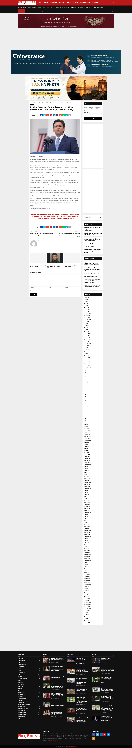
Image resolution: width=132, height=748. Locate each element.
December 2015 (87, 554)
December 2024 (87, 337)
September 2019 (87, 464)
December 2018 (87, 482)
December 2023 (87, 361)
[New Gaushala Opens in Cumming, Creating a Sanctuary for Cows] (71, 691)
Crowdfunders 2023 (85, 2)
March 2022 (86, 404)
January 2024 (87, 359)
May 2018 (86, 496)
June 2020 (86, 446)
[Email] (112, 11)
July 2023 (86, 372)
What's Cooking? (21, 716)
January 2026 (87, 311)
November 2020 (87, 436)
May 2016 (86, 544)
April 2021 (86, 426)
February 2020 (87, 454)
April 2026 (86, 305)
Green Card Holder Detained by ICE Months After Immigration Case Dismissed (92, 275)
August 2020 (86, 442)
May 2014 (86, 592)
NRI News (24, 7)
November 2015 (87, 556)
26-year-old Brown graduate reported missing (71, 266)
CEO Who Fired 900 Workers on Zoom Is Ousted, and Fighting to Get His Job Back (107, 660)
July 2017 (86, 516)
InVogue (57, 7)
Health (47, 7)
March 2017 (86, 524)
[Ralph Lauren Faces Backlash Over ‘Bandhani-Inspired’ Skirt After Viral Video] (46, 695)
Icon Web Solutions (73, 746)
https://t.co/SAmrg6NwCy (67, 216)
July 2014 (86, 588)
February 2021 (87, 430)
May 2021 (86, 424)
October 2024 (87, 341)
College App (80, 7)
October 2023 (87, 365)
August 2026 (86, 297)
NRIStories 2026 (100, 7)
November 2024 (87, 339)
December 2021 (87, 410)
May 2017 (86, 520)
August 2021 (86, 418)
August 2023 (86, 370)
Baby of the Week (21, 660)
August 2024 (86, 345)
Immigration (52, 7)
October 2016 (87, 534)
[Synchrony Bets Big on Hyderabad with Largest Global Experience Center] (96, 689)
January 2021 (87, 432)
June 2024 (86, 349)
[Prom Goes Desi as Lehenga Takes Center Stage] (46, 678)
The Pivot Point (67, 7)
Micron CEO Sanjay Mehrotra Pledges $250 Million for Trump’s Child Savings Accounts (107, 718)
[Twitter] (107, 11)
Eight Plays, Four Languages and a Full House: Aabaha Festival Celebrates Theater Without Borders (92, 239)
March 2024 (86, 355)
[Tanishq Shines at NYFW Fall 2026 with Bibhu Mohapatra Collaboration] (46, 704)
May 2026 (86, 303)
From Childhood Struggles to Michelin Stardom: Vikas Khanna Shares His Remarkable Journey (82, 719)
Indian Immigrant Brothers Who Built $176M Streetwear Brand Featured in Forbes (69, 235)
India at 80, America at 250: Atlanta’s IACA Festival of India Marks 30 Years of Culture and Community (82, 681)
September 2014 (87, 584)
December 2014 (87, 578)
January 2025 (87, 335)
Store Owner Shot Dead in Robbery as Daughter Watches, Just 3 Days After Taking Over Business (92, 245)
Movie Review (21, 692)
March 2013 (86, 620)
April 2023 (86, 378)
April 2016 (86, 546)
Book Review (21, 666)
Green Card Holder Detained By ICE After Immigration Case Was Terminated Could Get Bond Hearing (81, 700)
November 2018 (87, 484)
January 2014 (87, 600)
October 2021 (87, 414)
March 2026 (86, 307)
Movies (61, 7)
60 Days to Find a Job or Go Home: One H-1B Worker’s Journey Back (92, 269)
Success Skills (21, 702)
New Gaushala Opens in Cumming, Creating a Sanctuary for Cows (81, 690)
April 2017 (86, 522)
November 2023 (87, 363)
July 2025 (86, 323)
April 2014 (86, 594)
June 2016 (86, 542)
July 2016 (86, 540)
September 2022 (87, 392)
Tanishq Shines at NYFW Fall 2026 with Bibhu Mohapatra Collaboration (57, 704)
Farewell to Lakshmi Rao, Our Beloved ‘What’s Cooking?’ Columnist (92, 281)
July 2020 (86, 444)
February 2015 (87, 574)
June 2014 (86, 590)
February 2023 (87, 382)
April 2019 (86, 474)
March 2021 (86, 428)
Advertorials (21, 658)
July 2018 (86, 492)
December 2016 (87, 530)
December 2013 (87, 602)
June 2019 (86, 470)
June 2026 (86, 301)
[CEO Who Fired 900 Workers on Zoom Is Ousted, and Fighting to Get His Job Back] (96, 660)
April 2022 (86, 402)
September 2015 (87, 560)
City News (20, 7)
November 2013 (87, 604)
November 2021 (87, 412)
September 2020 (87, 440)
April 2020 (86, 450)
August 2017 (86, 514)
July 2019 (86, 468)
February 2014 (87, 598)
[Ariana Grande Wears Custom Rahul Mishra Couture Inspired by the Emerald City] (46, 712)
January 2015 (87, 576)
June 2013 (86, 614)
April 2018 (86, 498)
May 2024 (86, 351)
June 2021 (86, 422)
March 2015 (86, 572)
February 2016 (87, 550)
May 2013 (86, 616)
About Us (45, 2)
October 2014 (87, 582)
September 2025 (87, 319)
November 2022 (87, 388)
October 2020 (87, 438)
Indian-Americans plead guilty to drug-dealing (38, 266)
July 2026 (86, 299)
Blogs (19, 662)
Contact (75, 2)
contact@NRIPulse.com (53, 740)
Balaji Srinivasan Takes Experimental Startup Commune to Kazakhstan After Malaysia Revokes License (107, 680)
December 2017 (87, 506)
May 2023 (86, 376)
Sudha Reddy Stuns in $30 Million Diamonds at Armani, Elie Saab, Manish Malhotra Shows (57, 668)
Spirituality (20, 700)
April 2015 (86, 570)
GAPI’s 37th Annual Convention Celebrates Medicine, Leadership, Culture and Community (81, 710)
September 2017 (87, 512)
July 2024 (86, 347)
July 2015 (86, 564)
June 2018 (86, 494)
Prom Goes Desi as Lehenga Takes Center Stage (58, 677)
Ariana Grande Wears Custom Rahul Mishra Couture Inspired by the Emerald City (57, 712)
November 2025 (87, 315)
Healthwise (20, 682)
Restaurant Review (92, 7)
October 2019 (87, 462)
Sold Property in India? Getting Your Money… (39, 11)
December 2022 (87, 386)
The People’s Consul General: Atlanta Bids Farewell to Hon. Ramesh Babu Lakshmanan (82, 671)
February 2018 (87, 502)
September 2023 (87, 367)
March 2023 (86, 379)
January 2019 (87, 480)
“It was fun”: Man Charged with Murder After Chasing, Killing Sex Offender (54, 266)
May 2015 (86, 568)
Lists (19, 690)
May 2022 (86, 400)
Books (44, 7)
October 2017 (87, 510)
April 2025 (86, 329)
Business (29, 7)
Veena (40, 241)
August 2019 (86, 466)
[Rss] (113, 11)
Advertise (61, 2)
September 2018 (87, 488)
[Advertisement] (66, 39)
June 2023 (86, 374)
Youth (19, 718)
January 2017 (87, 528)
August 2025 (86, 321)
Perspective (95, 2)
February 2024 (87, 357)
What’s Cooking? (74, 7)
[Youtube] (110, 11)
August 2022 (86, 394)
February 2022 (87, 406)
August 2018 (86, 490)
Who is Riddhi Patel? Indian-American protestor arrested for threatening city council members (92, 263)
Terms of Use (53, 2)
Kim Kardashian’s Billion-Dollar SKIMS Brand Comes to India (57, 660)
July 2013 (86, 612)
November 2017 (87, 508)
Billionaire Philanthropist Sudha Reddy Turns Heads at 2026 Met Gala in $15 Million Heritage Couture (57, 685)
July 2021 (86, 420)
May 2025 (86, 327)
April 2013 (86, 618)
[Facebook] (93, 734)
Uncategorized (21, 710)
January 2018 (87, 504)
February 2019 (87, 478)
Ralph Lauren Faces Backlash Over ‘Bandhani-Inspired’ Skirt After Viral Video (57, 695)
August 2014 (86, 586)
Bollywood (86, 7)
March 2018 (86, 500)
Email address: (87, 112)
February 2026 (87, 309)
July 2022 (86, 396)
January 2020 (87, 456)
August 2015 (86, 562)
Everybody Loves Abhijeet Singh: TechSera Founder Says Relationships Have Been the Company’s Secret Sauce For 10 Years (107, 708)
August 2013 (86, 610)
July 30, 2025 (68, 218)
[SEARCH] (100, 217)
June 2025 (86, 325)
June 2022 (86, 398)
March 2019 (86, 476)
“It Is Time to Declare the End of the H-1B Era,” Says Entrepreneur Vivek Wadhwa (92, 251)
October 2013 (87, 606)
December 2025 (87, 313)
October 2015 (87, 558)
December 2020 (87, 434)
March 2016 (86, 548)
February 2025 (87, 333)
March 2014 (86, 596)
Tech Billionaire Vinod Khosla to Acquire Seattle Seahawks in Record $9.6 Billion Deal (107, 698)
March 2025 (86, 331)
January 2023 (87, 384)
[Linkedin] (101, 734)
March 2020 (86, 452)
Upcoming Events (22, 712)
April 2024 (86, 353)
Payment (69, 2)
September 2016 (87, 536)
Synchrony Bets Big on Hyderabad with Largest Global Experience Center (107, 689)
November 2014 (87, 580)
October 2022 (87, 390)
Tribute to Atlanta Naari (23, 708)
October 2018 (87, 486)
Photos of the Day (23, 678)
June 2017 (86, 518)
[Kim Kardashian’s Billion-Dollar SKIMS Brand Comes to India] (46, 660)
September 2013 (87, 608)
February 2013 (87, 622)
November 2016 (87, 532)
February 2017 (87, 526)
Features (34, 7)
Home (40, 2)
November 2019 (87, 460)
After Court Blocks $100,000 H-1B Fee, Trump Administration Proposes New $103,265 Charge (92, 229)
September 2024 (87, 343)
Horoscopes (21, 684)
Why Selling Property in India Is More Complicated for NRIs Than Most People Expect (107, 669)
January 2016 (87, 552)
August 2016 (86, 538)
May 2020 (86, 448)
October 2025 (87, 317)
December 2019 (87, 458)
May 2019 (86, 472)
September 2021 (87, 416)
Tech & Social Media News (24, 704)
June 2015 (86, 566)
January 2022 (87, 408)
